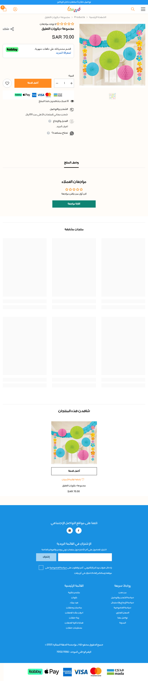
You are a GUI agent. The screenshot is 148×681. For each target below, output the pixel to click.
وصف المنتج (71, 163)
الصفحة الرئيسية (97, 17)
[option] (112, 55)
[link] (123, 301)
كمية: (71, 76)
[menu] (143, 9)
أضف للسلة (32, 83)
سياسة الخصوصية (58, 568)
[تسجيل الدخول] (15, 9)
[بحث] (133, 9)
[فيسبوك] (78, 530)
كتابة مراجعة (74, 204)
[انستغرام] (70, 530)
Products (79, 17)
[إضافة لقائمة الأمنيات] (7, 83)
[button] (65, 24)
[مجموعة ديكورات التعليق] (74, 442)
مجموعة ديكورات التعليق (74, 486)
